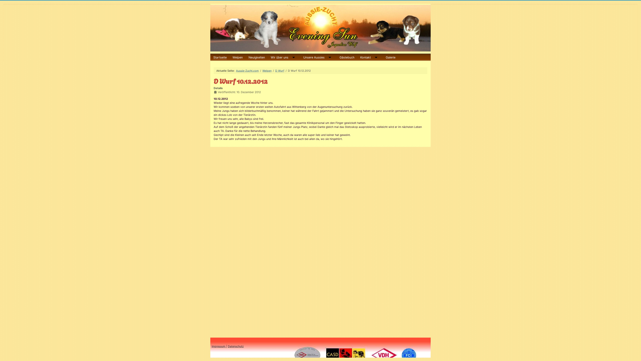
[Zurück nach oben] (635, 354)
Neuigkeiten (257, 57)
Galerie (390, 57)
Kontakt (365, 57)
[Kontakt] (375, 57)
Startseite (220, 57)
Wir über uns (279, 57)
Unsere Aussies (314, 57)
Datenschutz (236, 346)
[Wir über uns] (292, 57)
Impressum (219, 346)
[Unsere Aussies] (329, 57)
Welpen (238, 57)
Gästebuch (347, 57)
